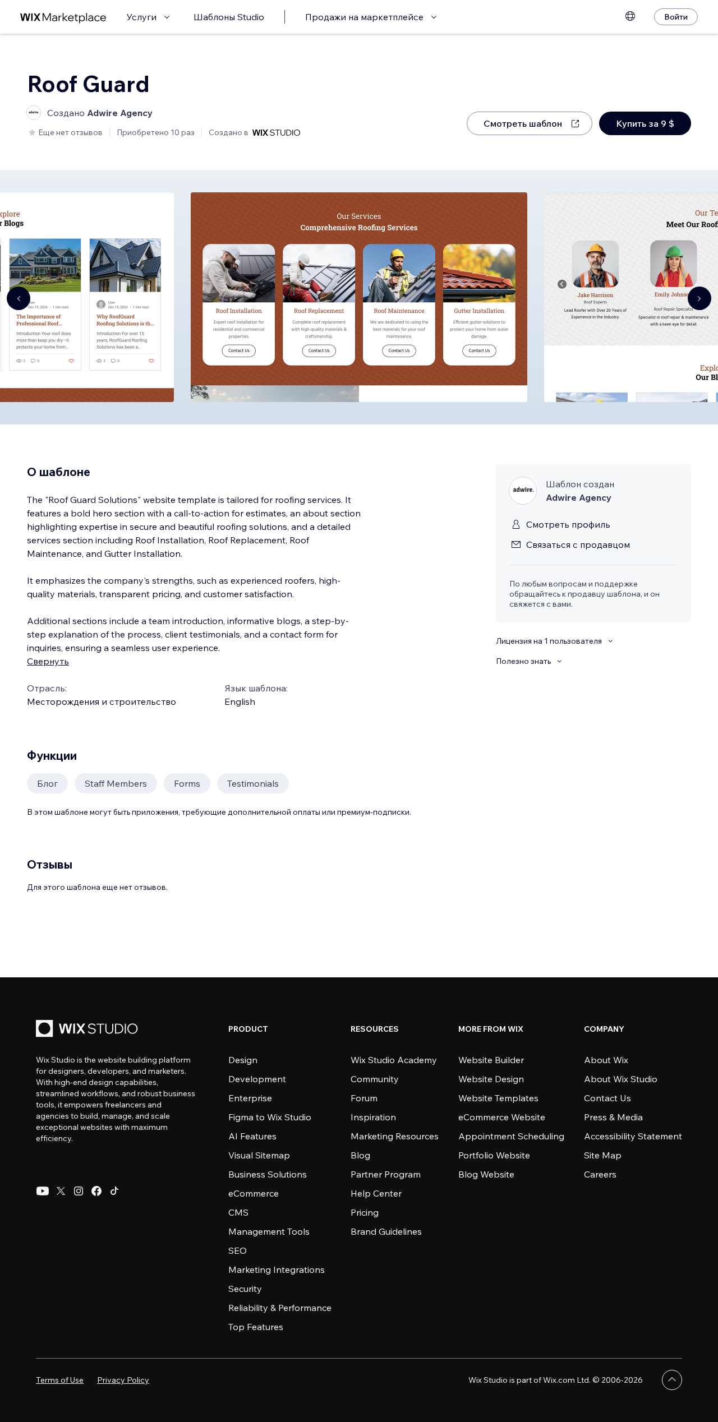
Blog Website (486, 1174)
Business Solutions (267, 1174)
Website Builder (491, 1059)
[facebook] (96, 1191)
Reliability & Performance (280, 1307)
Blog (360, 1155)
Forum (364, 1098)
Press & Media (613, 1117)
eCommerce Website (501, 1117)
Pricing (365, 1212)
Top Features (255, 1326)
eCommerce (253, 1193)
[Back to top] (672, 1380)
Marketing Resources (395, 1136)
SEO (237, 1250)
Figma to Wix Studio (269, 1117)
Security (245, 1288)
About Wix (606, 1059)
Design (242, 1059)
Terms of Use (60, 1380)
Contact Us (607, 1098)
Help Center (376, 1193)
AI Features (252, 1136)
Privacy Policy (123, 1380)
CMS (238, 1212)
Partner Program (386, 1174)
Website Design (491, 1078)
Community (375, 1078)
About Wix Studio (620, 1078)
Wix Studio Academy (394, 1059)
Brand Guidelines (386, 1231)
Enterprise (250, 1098)
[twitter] (60, 1191)
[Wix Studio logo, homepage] (88, 1030)
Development (257, 1078)
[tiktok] (114, 1191)
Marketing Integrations (276, 1269)
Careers (600, 1174)
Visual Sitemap (259, 1155)
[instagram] (78, 1191)
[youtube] (42, 1191)
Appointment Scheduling (511, 1136)
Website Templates (498, 1098)
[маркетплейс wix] (63, 17)
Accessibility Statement (633, 1136)
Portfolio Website (494, 1155)
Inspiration (373, 1117)
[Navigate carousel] (18, 298)
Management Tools (269, 1231)
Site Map (603, 1155)
